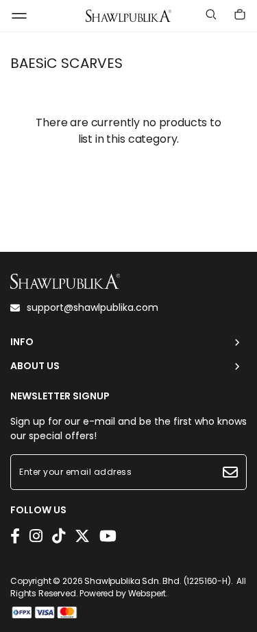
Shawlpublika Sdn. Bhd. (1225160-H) (157, 581)
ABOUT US (35, 366)
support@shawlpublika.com (92, 307)
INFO (22, 342)
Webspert (147, 593)
